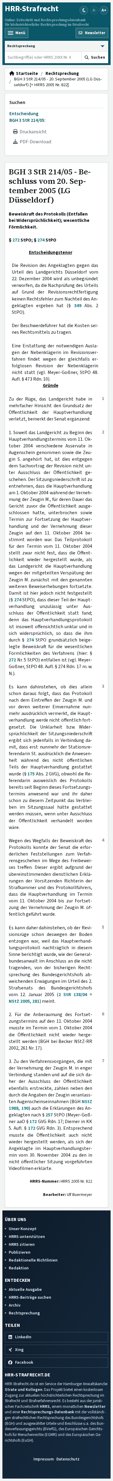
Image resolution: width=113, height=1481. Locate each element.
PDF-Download (34, 141)
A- (94, 10)
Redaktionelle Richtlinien (33, 1260)
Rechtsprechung (62, 73)
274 (41, 240)
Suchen (17, 102)
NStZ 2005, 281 (24, 1001)
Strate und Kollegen (23, 1389)
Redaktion (19, 1268)
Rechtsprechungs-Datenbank (47, 1412)
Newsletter (94, 1406)
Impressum (43, 1459)
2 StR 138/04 (72, 994)
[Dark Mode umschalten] (84, 10)
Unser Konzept (22, 1229)
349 (77, 305)
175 (31, 774)
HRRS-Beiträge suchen (30, 1297)
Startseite (26, 73)
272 (16, 240)
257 (49, 1115)
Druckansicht (32, 131)
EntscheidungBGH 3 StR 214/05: (27, 117)
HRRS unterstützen (27, 1236)
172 (33, 1121)
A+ (104, 10)
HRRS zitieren (22, 1244)
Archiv (14, 1305)
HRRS (45, 1406)
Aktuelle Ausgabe (25, 1289)
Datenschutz (68, 1459)
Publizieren (19, 1252)
